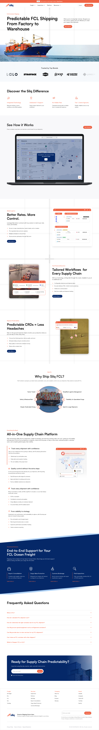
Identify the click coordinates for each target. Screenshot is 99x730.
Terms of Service (88, 717)
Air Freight (9, 693)
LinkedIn (80, 693)
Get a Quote (68, 26)
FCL (8, 696)
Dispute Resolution (27, 727)
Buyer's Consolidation (35, 700)
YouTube (80, 700)
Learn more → (11, 241)
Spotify (80, 703)
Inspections (33, 693)
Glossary (57, 700)
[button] (32, 5)
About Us (57, 693)
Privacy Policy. (20, 675)
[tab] (27, 455)
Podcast (56, 698)
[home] (9, 5)
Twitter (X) (81, 698)
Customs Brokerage (35, 705)
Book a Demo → (57, 296)
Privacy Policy (77, 717)
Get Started (89, 5)
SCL (8, 700)
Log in (80, 5)
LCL (8, 698)
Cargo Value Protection (36, 703)
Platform (49, 5)
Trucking (9, 703)
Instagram (81, 696)
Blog (56, 696)
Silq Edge (33, 698)
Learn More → (11, 351)
